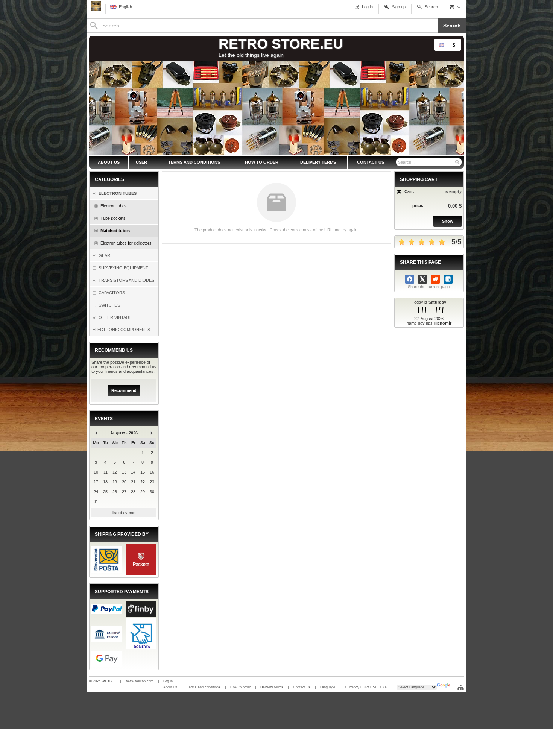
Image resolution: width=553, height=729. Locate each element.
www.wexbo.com (139, 681)
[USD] (453, 44)
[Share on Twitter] (422, 279)
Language (327, 687)
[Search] (457, 162)
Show (447, 221)
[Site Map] (460, 687)
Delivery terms (271, 687)
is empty (453, 191)
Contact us (301, 687)
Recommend (124, 390)
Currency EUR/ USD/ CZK (366, 687)
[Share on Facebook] (409, 279)
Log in (168, 681)
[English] (441, 44)
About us (170, 687)
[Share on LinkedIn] (448, 279)
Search (452, 26)
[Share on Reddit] (435, 279)
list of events (123, 512)
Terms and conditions (203, 687)
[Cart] (455, 7)
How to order (240, 687)
